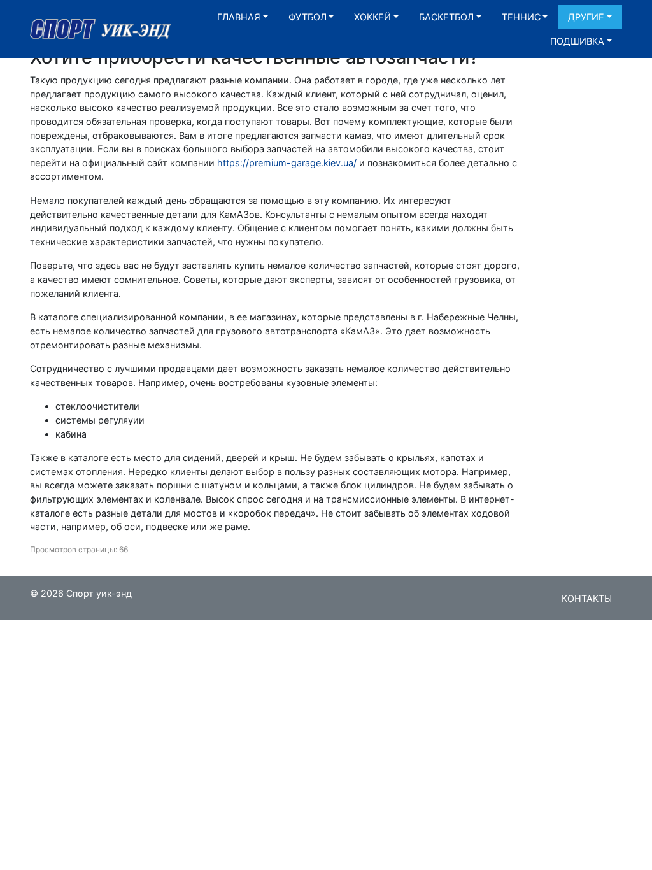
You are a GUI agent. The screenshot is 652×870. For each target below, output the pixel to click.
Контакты (587, 598)
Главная (238, 16)
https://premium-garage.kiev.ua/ (287, 162)
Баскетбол (446, 16)
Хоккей (372, 16)
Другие (586, 16)
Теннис (521, 16)
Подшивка (577, 41)
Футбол (307, 16)
